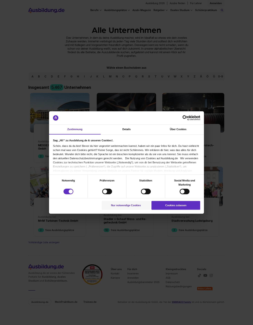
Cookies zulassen (175, 205)
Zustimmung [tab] (75, 129)
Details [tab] (126, 129)
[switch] (107, 191)
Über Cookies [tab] (178, 129)
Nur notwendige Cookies (126, 205)
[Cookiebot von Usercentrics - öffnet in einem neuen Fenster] (185, 117)
